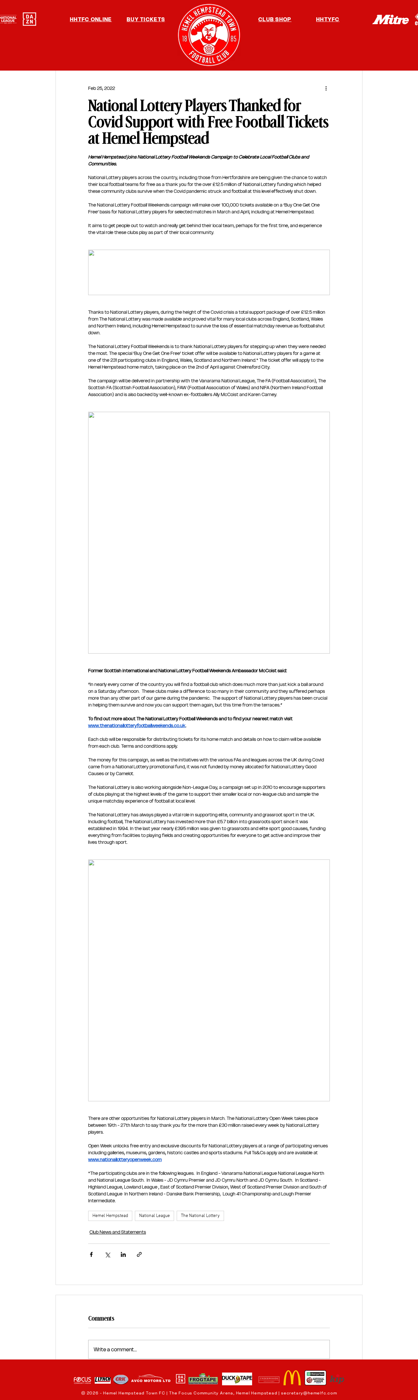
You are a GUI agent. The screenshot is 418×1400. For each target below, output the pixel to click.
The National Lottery (200, 1216)
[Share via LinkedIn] (123, 1254)
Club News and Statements (117, 1232)
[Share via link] (139, 1254)
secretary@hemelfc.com (309, 1393)
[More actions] (326, 88)
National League (154, 1216)
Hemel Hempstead (110, 1216)
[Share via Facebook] (91, 1254)
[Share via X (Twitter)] (107, 1254)
